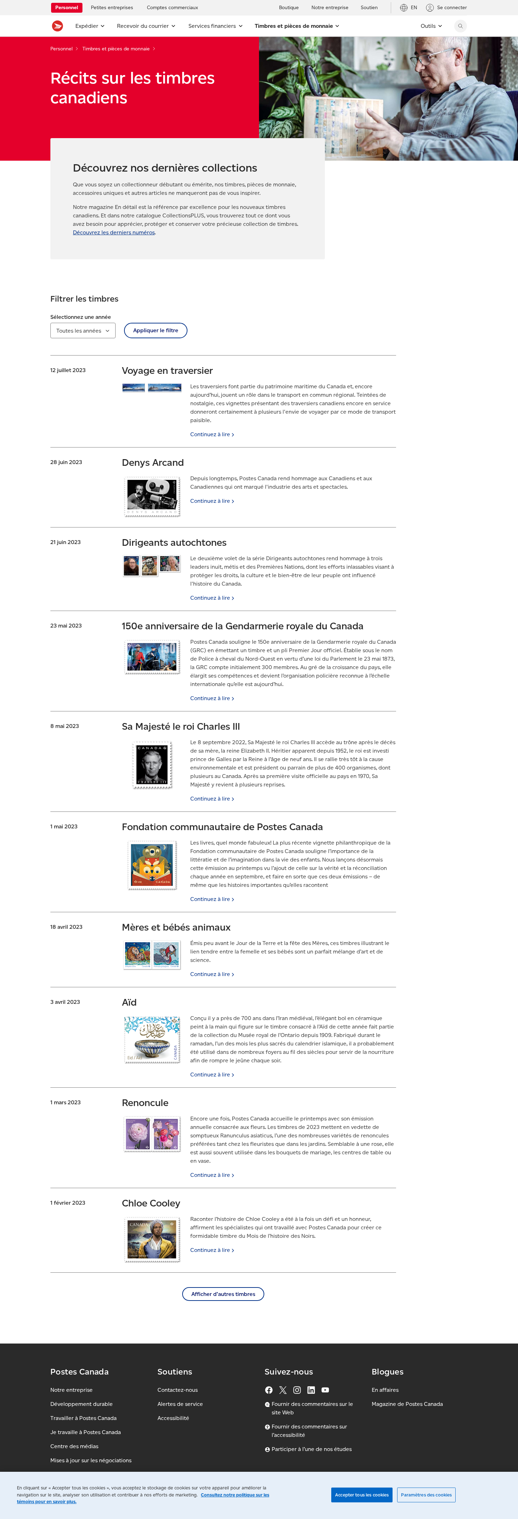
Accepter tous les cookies (362, 1495)
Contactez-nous (178, 1390)
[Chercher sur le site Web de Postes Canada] (460, 26)
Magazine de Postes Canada (407, 1404)
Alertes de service (180, 1404)
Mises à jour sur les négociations (90, 1460)
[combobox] (83, 330)
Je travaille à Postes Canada (85, 1432)
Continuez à (210, 434)
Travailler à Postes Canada (83, 1418)
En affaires (385, 1390)
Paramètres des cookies (426, 1495)
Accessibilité (173, 1418)
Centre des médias (74, 1446)
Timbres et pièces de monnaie (116, 49)
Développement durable (81, 1404)
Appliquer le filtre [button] (155, 330)
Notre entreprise (71, 1390)
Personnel (61, 49)
